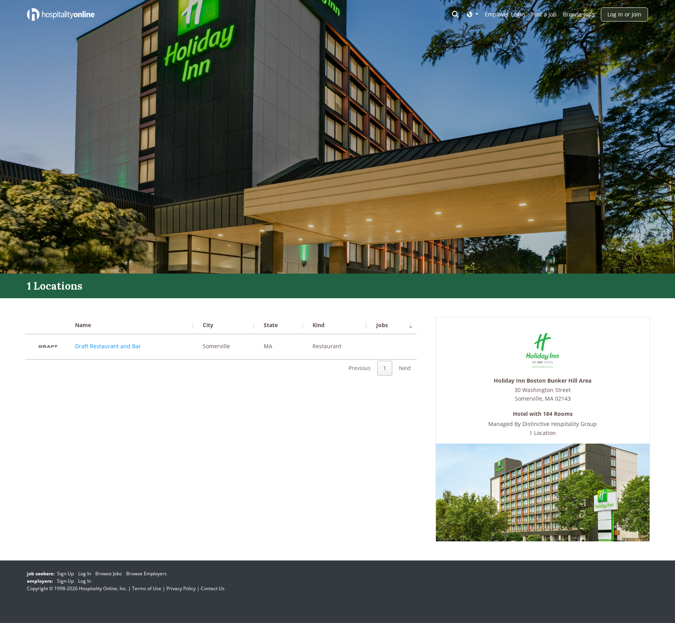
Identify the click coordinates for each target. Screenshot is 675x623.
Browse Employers (146, 573)
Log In (84, 573)
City (208, 325)
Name (83, 325)
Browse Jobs (579, 14)
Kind (318, 325)
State (271, 325)
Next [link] (405, 368)
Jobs (382, 325)
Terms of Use (146, 588)
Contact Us (213, 588)
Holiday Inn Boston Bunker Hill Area (542, 381)
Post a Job (544, 14)
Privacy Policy (181, 588)
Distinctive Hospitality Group (559, 424)
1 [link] (384, 368)
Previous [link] (359, 368)
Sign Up (65, 573)
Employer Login (505, 14)
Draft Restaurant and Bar (108, 346)
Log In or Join (624, 14)
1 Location (542, 433)
